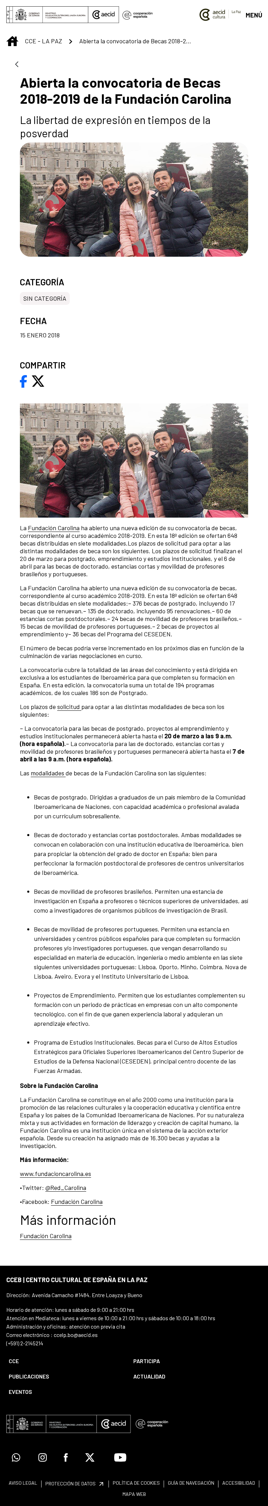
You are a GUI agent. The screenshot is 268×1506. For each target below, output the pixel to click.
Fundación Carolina (54, 528)
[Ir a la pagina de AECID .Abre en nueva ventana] (103, 14)
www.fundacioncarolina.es (55, 1173)
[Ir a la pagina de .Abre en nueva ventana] (137, 15)
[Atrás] (17, 64)
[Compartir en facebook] (23, 380)
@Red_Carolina (65, 1187)
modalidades (48, 773)
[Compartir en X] (38, 380)
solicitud (69, 706)
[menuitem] (65, 1361)
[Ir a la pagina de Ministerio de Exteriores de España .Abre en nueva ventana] (47, 14)
